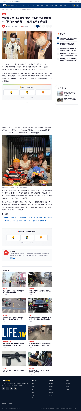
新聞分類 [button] (34, 380)
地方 (56, 5)
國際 (61, 5)
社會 (11, 9)
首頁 (24, 5)
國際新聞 (51, 386)
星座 (65, 5)
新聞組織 (51, 395)
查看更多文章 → (14, 258)
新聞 (29, 5)
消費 (47, 5)
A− (34, 26)
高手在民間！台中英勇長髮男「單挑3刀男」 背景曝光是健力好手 (25, 221)
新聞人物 (51, 392)
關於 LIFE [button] (68, 380)
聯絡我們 (77, 1)
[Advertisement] (27, 115)
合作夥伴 (68, 383)
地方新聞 (51, 383)
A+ (40, 26)
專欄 (51, 5)
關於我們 (71, 1)
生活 (33, 5)
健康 (38, 5)
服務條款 (10, 403)
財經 (42, 5)
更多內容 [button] (51, 380)
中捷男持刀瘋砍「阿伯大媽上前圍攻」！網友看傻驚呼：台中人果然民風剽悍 (28, 217)
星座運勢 (51, 389)
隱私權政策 (4, 403)
